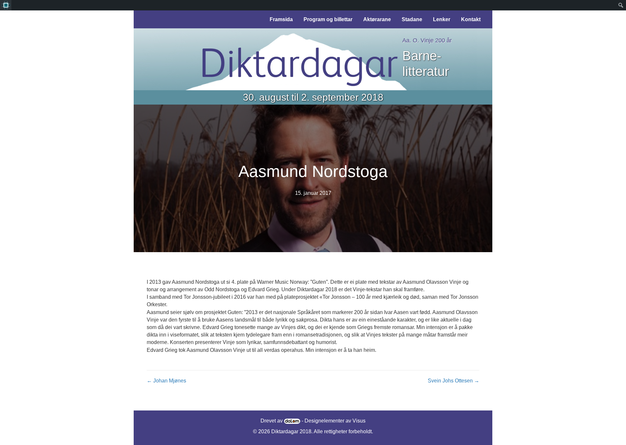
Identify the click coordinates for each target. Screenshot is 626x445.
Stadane (412, 19)
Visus (358, 420)
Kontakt (471, 19)
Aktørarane (377, 19)
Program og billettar (328, 19)
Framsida (281, 19)
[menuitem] (5, 5)
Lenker (441, 19)
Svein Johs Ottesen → (453, 380)
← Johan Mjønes (166, 380)
